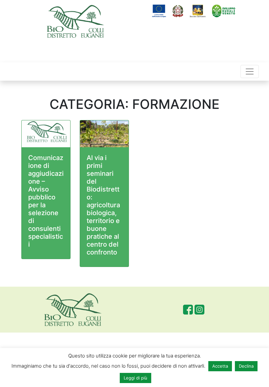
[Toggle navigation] (249, 71)
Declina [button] (246, 366)
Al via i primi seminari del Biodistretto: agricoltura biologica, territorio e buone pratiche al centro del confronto (103, 205)
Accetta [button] (220, 366)
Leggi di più (135, 377)
